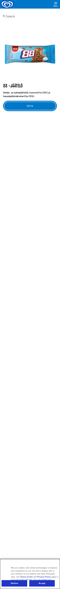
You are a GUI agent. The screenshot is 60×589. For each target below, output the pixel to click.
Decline (14, 583)
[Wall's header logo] (7, 5)
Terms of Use (26, 577)
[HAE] (48, 4)
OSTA (30, 105)
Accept (42, 583)
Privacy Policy (44, 577)
